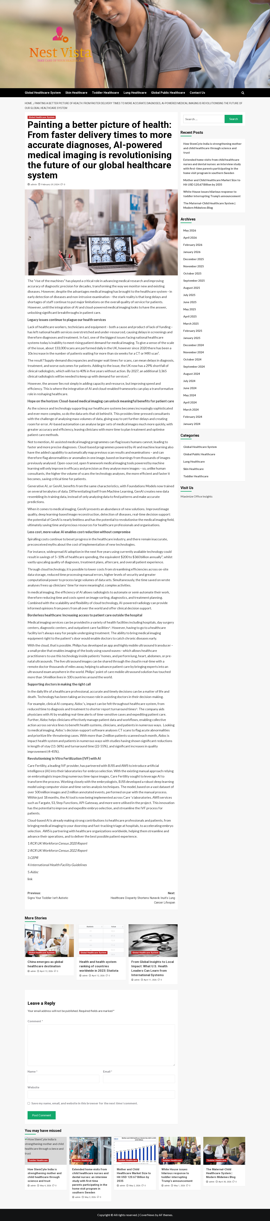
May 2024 (189, 395)
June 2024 (190, 388)
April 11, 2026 (150, 980)
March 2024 (191, 409)
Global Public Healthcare (168, 92)
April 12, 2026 (98, 975)
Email (107, 1071)
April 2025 (190, 316)
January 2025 (191, 338)
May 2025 (189, 309)
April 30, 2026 (225, 1182)
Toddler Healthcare (105, 92)
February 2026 (192, 244)
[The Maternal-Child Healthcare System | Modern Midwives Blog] (224, 1151)
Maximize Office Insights (197, 496)
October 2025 (192, 273)
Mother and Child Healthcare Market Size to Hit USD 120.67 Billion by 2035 (211, 182)
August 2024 (191, 373)
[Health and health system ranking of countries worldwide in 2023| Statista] (101, 940)
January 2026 (191, 252)
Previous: (48, 895)
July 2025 (189, 295)
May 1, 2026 (179, 1185)
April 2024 (190, 402)
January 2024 (191, 423)
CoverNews (146, 1215)
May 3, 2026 (90, 1197)
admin (34, 184)
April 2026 (190, 237)
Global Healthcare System (43, 92)
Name (32, 1071)
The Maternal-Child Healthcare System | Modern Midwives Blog (209, 205)
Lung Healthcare (135, 92)
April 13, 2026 (46, 971)
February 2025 (192, 330)
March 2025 (191, 323)
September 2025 (194, 280)
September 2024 (194, 366)
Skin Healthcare (76, 92)
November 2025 (193, 266)
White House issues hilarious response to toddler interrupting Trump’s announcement (212, 194)
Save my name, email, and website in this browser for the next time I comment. (84, 1103)
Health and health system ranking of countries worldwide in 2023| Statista (98, 966)
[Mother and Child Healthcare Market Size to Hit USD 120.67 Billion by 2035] (135, 1151)
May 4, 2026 (45, 1185)
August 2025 (191, 287)
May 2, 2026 (134, 1185)
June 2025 (190, 302)
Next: (143, 897)
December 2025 (193, 259)
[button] (243, 93)
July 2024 (189, 381)
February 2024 (192, 416)
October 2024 (192, 359)
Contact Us (197, 92)
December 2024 (193, 345)
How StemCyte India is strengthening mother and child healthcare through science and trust (212, 148)
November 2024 (193, 352)
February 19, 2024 (50, 184)
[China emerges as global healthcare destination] (49, 940)
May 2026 (189, 230)
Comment (35, 1021)
